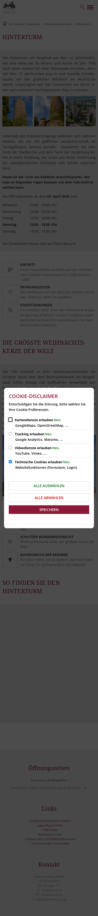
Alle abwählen (49, 497)
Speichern (49, 509)
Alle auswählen (49, 485)
